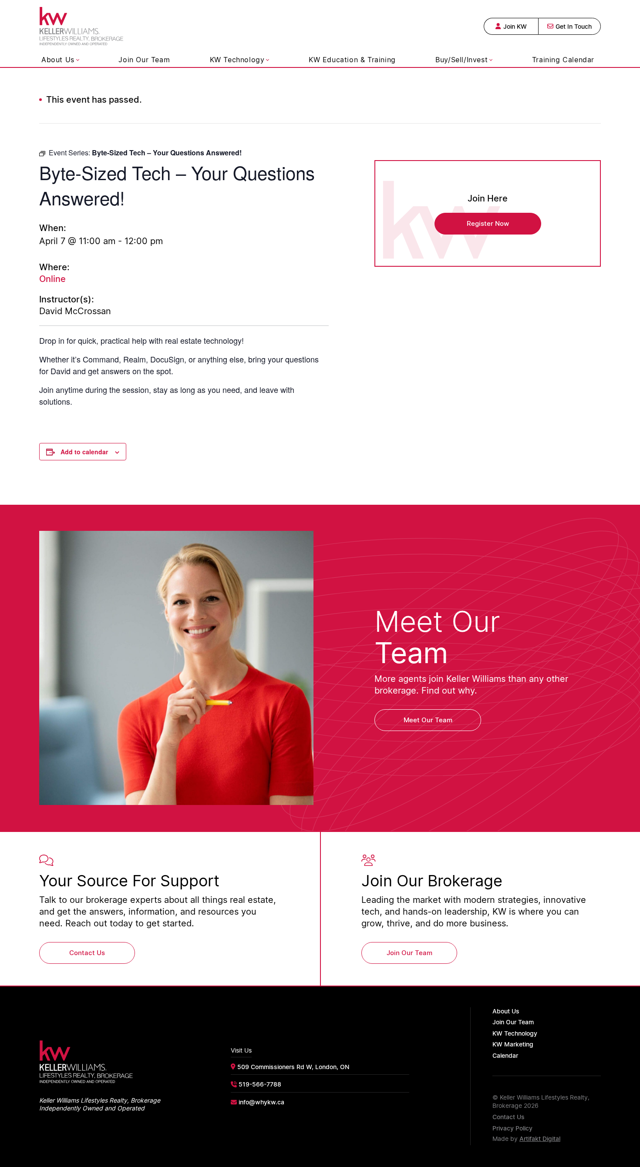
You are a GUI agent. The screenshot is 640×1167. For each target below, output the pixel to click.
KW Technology (237, 59)
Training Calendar (563, 59)
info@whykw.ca (261, 1102)
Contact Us (508, 1117)
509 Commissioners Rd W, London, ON (293, 1067)
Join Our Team (144, 59)
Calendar (505, 1055)
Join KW (515, 26)
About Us (57, 59)
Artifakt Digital (539, 1138)
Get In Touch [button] (574, 26)
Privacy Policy (512, 1128)
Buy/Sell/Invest (461, 59)
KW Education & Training (352, 59)
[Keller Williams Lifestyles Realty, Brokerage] (81, 25)
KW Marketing (512, 1044)
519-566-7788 (260, 1084)
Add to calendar (84, 451)
